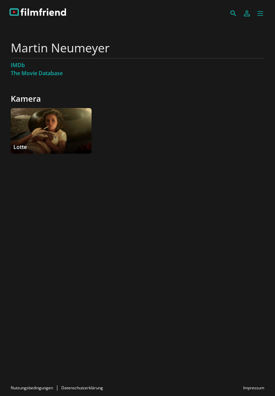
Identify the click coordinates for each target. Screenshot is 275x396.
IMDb (18, 65)
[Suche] (233, 13)
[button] (260, 13)
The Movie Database (37, 73)
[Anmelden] (247, 13)
